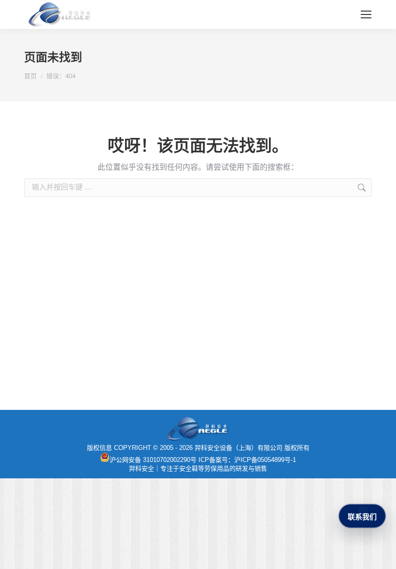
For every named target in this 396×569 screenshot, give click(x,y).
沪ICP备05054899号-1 (265, 459)
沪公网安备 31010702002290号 (153, 459)
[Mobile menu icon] (366, 14)
